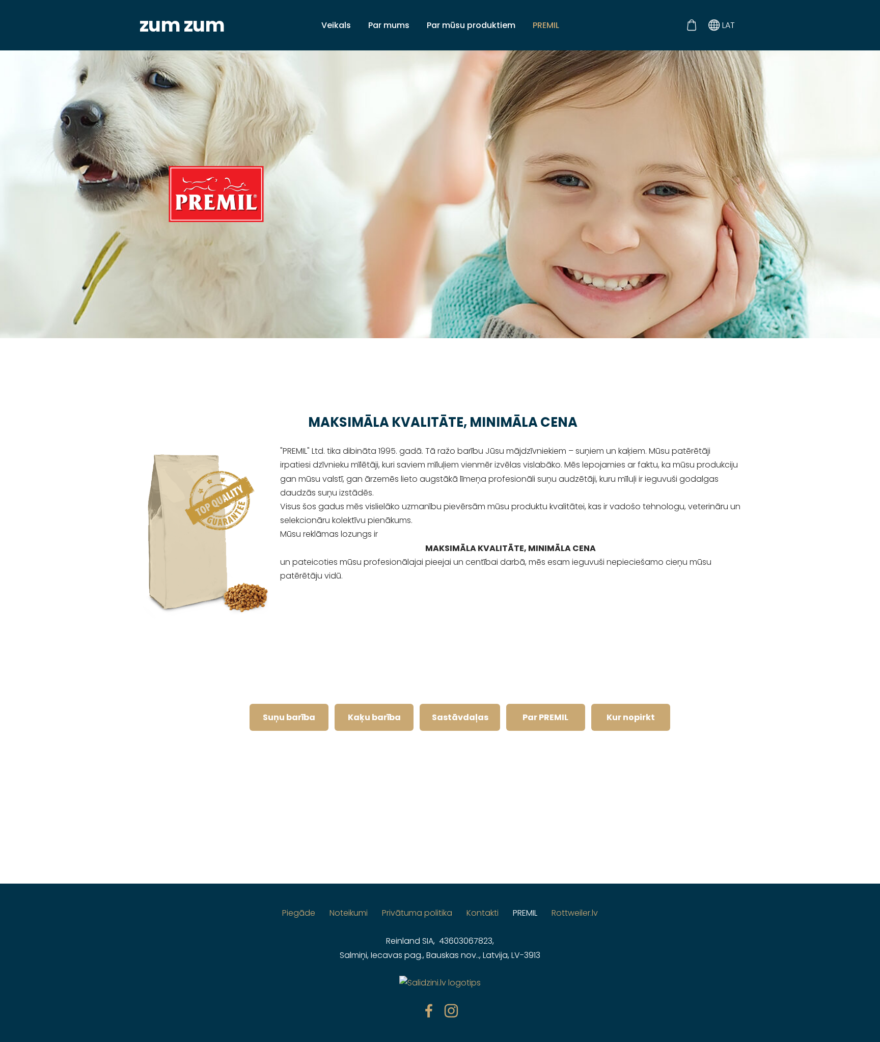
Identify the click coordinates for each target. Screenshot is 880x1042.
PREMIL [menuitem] (546, 25)
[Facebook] (429, 1011)
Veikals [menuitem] (336, 25)
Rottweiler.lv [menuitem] (575, 913)
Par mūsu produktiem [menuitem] (471, 25)
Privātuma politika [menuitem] (417, 913)
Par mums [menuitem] (388, 25)
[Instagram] (451, 1011)
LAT (727, 25)
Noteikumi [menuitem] (348, 913)
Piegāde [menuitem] (298, 913)
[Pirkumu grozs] (691, 25)
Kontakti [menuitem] (482, 913)
